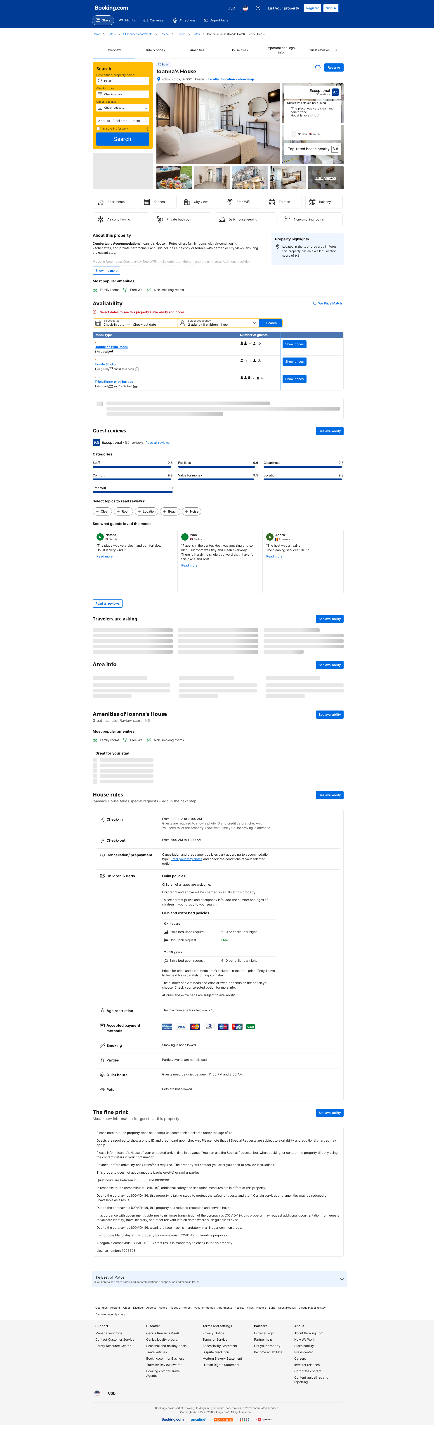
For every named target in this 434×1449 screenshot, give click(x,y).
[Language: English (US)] (245, 8)
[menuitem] (103, 20)
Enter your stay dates (186, 1095)
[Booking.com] (111, 8)
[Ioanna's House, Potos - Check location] (158, 79)
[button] (122, 121)
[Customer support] (257, 8)
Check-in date (105, 88)
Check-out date (106, 101)
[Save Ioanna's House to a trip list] (317, 67)
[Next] (338, 124)
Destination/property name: (115, 75)
